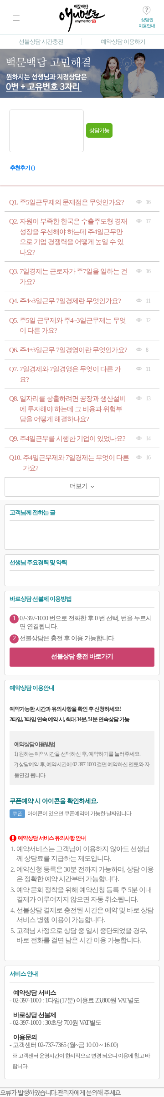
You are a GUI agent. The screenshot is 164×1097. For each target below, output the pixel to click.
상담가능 (99, 130)
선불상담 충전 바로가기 (82, 656)
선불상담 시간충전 (41, 41)
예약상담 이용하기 (123, 41)
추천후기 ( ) (22, 168)
